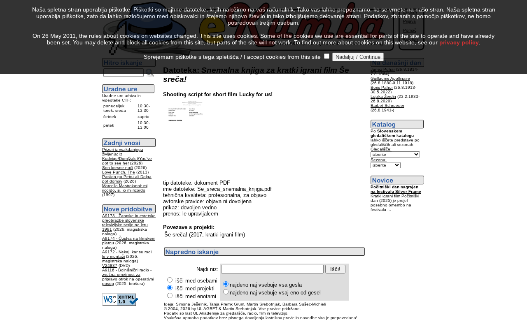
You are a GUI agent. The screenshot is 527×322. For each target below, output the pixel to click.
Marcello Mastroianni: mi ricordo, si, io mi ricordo (124, 187)
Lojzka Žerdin (383, 96)
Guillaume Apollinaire (390, 78)
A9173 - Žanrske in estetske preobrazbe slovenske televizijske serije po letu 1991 (129, 222)
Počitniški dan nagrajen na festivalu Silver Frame (396, 189)
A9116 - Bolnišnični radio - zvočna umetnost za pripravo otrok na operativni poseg (128, 277)
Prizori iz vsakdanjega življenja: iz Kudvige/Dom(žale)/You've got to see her (127, 156)
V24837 (109, 265)
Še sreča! (175, 235)
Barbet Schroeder (387, 105)
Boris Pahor (382, 87)
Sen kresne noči (117, 167)
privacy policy (459, 42)
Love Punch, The (118, 172)
